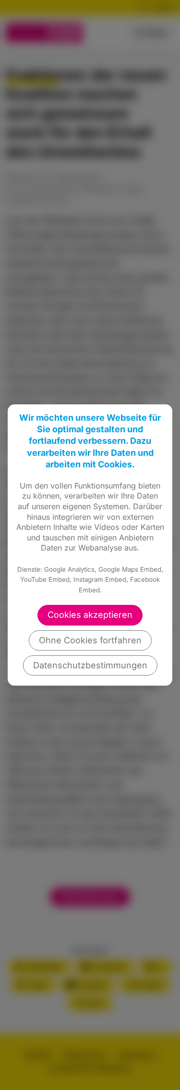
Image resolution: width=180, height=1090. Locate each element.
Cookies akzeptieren (90, 615)
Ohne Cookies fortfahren (90, 640)
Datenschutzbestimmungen (90, 665)
